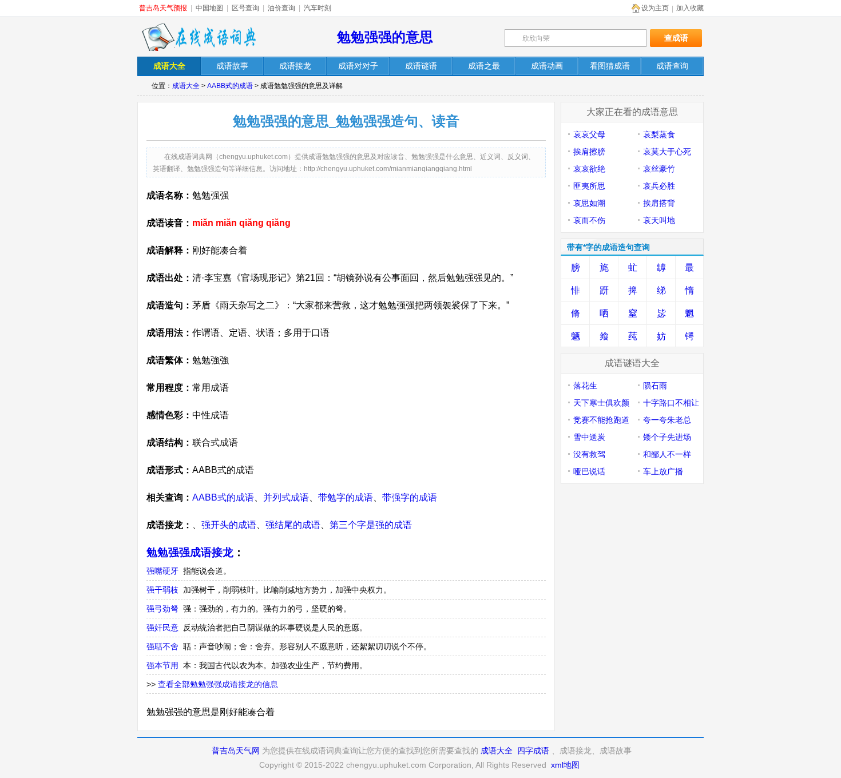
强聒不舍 (162, 646)
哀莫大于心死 (667, 151)
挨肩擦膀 (589, 151)
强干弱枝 (162, 589)
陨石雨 (655, 385)
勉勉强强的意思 (385, 37)
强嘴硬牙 (162, 570)
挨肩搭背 (659, 203)
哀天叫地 (659, 220)
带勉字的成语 (345, 497)
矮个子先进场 (667, 437)
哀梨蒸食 (659, 134)
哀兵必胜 (659, 185)
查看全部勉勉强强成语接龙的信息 (218, 684)
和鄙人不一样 (667, 454)
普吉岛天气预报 (163, 8)
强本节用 (162, 665)
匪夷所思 (589, 185)
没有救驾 (589, 454)
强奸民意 (162, 627)
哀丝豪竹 (659, 168)
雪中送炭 (589, 437)
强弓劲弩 (162, 608)
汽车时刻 (317, 8)
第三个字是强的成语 (371, 525)
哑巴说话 (589, 471)
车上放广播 (663, 471)
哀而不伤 (589, 220)
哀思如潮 (589, 203)
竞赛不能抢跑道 (601, 419)
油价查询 (281, 8)
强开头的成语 (228, 525)
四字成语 (533, 750)
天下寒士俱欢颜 (601, 402)
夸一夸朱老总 (667, 419)
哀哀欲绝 (589, 168)
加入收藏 (690, 8)
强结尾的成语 (292, 525)
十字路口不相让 (671, 402)
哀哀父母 (589, 134)
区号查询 (245, 8)
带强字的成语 (409, 497)
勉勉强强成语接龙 (189, 552)
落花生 (585, 385)
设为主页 (655, 8)
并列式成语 (286, 497)
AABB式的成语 (230, 86)
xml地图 (565, 764)
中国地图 (209, 8)
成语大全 (186, 86)
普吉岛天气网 (236, 750)
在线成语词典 (198, 37)
